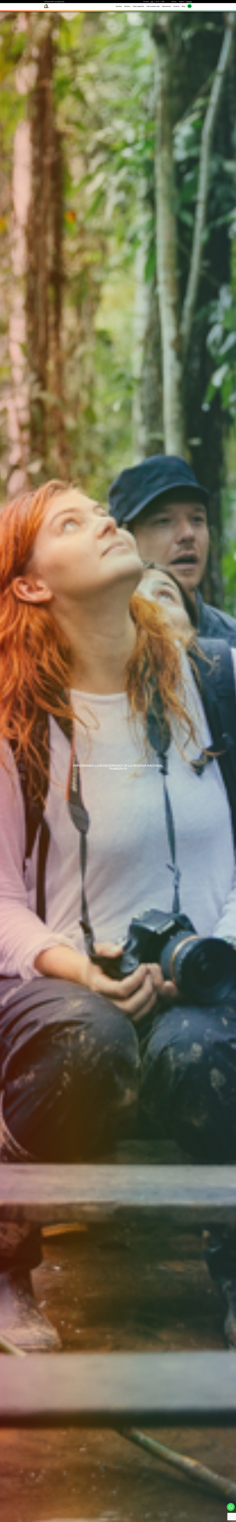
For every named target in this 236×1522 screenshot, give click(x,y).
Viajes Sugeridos (138, 6)
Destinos (127, 6)
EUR (157, 1)
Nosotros (119, 6)
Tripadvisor (189, 6)
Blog (183, 6)
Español (189, 1)
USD (151, 1)
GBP (162, 1)
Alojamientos (166, 6)
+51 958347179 (59, 1)
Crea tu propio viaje (153, 6)
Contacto (176, 6)
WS (231, 1507)
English (181, 1)
